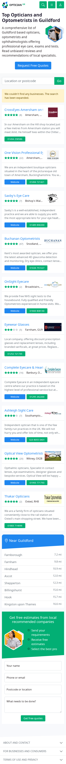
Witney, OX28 (34, 458)
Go (59, 81)
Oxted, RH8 (32, 501)
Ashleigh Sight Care (18, 410)
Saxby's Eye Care (16, 195)
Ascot (33, 576)
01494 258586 (15, 139)
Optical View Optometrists (24, 453)
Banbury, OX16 (35, 372)
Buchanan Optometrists (22, 238)
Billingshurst (33, 590)
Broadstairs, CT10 (35, 286)
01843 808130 (37, 310)
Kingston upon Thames (33, 604)
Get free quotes (33, 718)
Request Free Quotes (33, 65)
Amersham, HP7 (36, 158)
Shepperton (33, 583)
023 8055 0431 (37, 439)
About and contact (16, 742)
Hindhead (33, 569)
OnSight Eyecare (16, 281)
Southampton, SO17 (37, 415)
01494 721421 (37, 182)
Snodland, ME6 (35, 244)
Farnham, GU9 (34, 329)
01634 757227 (37, 267)
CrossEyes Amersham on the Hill (28, 110)
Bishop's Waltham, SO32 (40, 201)
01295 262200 (37, 396)
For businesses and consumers (24, 751)
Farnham (33, 562)
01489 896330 (37, 224)
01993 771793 (37, 482)
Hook (33, 597)
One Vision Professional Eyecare (28, 152)
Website (15, 182)
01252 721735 (15, 353)
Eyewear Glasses (16, 324)
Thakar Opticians (17, 496)
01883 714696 (15, 525)
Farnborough (33, 555)
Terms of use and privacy (20, 759)
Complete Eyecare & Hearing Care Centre (35, 367)
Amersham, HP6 (35, 115)
